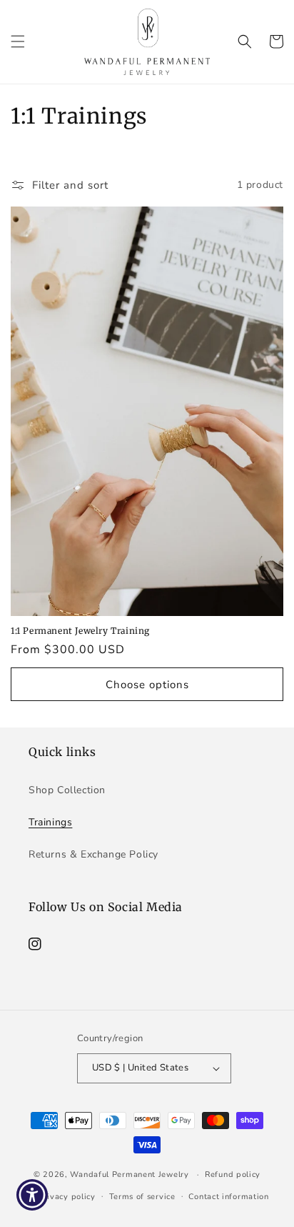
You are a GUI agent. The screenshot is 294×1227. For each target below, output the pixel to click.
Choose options (147, 684)
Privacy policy (67, 1196)
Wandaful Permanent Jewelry (129, 1174)
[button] (18, 41)
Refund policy (232, 1174)
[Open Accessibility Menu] (32, 1195)
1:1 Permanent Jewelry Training (80, 630)
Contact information (228, 1196)
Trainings (50, 822)
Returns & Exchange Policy (93, 854)
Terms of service (142, 1196)
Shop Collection (67, 790)
